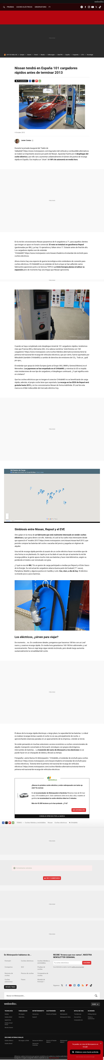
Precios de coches (27, 973)
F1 (50, 7)
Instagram (89, 7)
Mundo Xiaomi (9, 1027)
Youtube (92, 7)
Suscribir (86, 962)
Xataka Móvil (8, 1017)
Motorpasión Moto (65, 1017)
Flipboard (36, 81)
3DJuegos (21, 1014)
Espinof (34, 1017)
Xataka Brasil (8, 1043)
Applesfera (8, 1020)
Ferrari (36, 54)
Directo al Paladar (51, 1014)
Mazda (43, 54)
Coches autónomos (8, 981)
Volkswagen (51, 54)
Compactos (9, 967)
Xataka (7, 1014)
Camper (22, 54)
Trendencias (77, 1014)
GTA (82, 54)
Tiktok (100, 7)
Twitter (96, 7)
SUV (22, 967)
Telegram (81, 7)
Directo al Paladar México (51, 1041)
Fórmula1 (8, 961)
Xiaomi (29, 54)
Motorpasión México (63, 1041)
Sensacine (35, 1014)
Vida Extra (21, 1017)
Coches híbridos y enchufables (35, 823)
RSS (82, 985)
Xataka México (9, 1040)
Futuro (23, 979)
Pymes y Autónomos (91, 1017)
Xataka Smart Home (8, 1023)
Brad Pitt (60, 54)
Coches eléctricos (61, 823)
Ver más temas (10, 987)
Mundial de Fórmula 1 (41, 981)
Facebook (85, 7)
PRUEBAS (10, 7)
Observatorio (40, 7)
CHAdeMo (74, 823)
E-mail (40, 81)
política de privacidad (78, 967)
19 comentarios (22, 81)
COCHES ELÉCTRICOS (24, 7)
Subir (94, 1004)
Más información (79, 810)
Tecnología (90, 54)
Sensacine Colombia (35, 1044)
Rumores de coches (9, 974)
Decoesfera (77, 1017)
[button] (27, 140)
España (67, 54)
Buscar (96, 996)
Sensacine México (37, 1040)
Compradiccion (78, 1020)
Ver (53, 878)
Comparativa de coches (42, 974)
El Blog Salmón (92, 1014)
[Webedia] (99, 1)
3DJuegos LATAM (24, 1040)
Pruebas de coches (41, 968)
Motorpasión (63, 1014)
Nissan (50, 823)
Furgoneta (75, 54)
